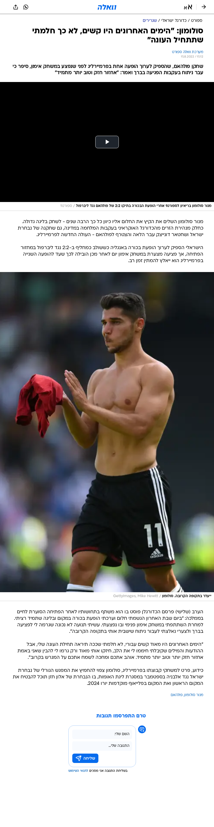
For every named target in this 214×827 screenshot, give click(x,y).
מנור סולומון (193, 695)
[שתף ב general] (16, 7)
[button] (188, 7)
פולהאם (177, 695)
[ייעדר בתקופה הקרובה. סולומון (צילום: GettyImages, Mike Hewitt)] (107, 436)
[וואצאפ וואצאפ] (25, 7)
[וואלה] (107, 7)
